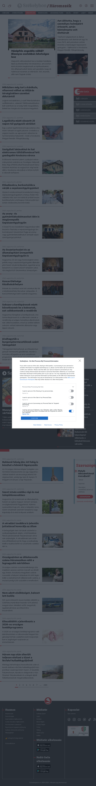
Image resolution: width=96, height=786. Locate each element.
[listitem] (48, 387)
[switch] (71, 391)
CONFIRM (34, 418)
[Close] (80, 361)
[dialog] (48, 393)
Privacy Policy (59, 425)
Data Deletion (37, 425)
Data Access (48, 425)
